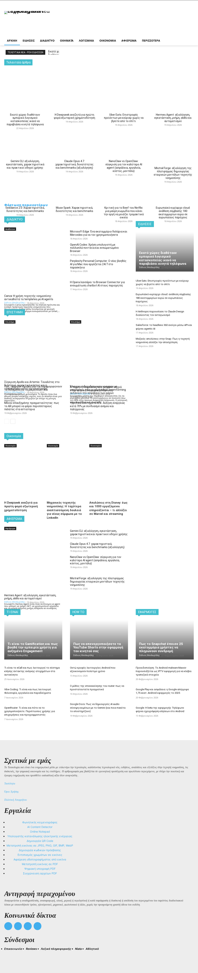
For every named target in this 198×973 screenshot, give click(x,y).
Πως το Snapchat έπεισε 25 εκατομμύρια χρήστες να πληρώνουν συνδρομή (161, 647)
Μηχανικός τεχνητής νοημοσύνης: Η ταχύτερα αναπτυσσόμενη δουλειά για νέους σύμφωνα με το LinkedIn (64, 510)
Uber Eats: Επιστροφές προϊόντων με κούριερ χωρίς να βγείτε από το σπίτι (123, 118)
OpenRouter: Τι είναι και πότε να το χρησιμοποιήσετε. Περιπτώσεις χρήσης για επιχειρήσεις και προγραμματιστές (29, 711)
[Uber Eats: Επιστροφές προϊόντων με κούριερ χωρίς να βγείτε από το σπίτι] (123, 80)
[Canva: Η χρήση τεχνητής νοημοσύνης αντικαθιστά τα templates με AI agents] (33, 246)
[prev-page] (6, 421)
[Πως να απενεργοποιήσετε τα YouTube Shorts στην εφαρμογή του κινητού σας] (99, 639)
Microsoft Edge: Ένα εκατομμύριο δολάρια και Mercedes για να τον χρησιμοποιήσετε (98, 233)
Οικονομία (10, 445)
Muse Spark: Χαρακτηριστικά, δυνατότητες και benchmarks (74, 209)
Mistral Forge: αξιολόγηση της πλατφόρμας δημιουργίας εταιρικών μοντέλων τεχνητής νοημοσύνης (173, 173)
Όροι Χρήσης (11, 791)
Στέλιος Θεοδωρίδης (14, 302)
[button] (9, 955)
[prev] (50, 52)
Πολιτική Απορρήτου (15, 799)
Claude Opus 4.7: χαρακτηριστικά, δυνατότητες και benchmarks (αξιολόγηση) (74, 164)
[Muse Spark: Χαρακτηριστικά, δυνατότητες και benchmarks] (74, 173)
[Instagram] (18, 926)
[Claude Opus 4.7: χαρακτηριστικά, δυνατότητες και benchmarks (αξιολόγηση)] (74, 127)
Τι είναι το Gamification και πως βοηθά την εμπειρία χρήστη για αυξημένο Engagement (33, 647)
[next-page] (12, 421)
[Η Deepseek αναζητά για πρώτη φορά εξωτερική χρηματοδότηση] (74, 80)
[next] (56, 52)
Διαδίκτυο (10, 229)
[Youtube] (38, 926)
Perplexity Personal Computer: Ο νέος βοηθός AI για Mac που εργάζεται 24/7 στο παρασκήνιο (98, 264)
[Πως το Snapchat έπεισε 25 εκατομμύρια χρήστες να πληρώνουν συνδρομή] (165, 639)
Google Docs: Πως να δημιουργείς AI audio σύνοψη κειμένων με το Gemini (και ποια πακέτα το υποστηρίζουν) (97, 707)
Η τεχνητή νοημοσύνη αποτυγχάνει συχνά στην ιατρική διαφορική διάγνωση (96, 388)
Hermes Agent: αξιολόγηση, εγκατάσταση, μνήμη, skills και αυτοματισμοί (173, 118)
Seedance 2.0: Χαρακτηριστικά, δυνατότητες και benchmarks (25, 209)
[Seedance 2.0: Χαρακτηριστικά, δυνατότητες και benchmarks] (25, 173)
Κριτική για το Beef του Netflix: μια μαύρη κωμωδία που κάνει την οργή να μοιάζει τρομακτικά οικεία (124, 212)
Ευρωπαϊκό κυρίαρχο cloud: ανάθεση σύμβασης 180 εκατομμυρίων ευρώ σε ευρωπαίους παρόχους (173, 212)
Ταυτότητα (9, 783)
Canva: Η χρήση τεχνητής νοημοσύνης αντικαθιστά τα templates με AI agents (28, 297)
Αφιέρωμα (10, 528)
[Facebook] (8, 926)
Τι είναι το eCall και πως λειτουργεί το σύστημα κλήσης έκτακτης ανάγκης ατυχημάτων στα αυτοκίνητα (32, 671)
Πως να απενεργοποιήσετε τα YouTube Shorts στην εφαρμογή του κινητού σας (98, 647)
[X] (28, 926)
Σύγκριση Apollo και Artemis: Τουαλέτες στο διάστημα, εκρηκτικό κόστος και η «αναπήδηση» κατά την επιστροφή (32, 385)
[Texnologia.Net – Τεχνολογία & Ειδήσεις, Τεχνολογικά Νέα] (27, 21)
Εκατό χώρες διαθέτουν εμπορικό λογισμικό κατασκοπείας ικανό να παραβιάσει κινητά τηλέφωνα (25, 119)
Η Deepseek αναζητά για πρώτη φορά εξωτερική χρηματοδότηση (74, 116)
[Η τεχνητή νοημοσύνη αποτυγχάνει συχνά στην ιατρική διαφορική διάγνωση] (99, 338)
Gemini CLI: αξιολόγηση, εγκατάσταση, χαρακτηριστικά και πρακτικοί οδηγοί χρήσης (25, 164)
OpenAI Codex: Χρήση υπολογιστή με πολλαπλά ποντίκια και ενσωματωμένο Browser (94, 248)
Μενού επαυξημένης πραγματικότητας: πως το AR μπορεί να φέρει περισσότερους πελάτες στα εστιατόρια (31, 406)
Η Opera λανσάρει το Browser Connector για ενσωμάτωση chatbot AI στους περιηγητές (97, 284)
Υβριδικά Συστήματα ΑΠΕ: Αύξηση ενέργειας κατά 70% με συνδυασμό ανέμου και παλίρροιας (97, 406)
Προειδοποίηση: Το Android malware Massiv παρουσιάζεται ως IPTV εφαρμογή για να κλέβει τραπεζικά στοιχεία (164, 671)
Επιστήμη (9, 321)
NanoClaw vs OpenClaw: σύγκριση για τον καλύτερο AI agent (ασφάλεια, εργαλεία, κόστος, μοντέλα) (123, 166)
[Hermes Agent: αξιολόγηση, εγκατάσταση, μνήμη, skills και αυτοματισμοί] (173, 80)
